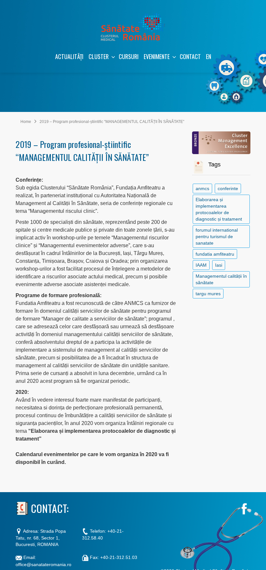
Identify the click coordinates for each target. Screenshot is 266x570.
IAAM (201, 265)
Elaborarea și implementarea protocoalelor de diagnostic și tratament (219, 209)
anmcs (202, 188)
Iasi (218, 265)
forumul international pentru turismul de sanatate (217, 236)
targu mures (208, 293)
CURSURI (129, 56)
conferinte (228, 188)
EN (208, 56)
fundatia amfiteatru (215, 254)
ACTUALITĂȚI (69, 56)
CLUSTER (99, 56)
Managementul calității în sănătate (221, 279)
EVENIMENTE (157, 56)
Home (25, 121)
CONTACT (190, 56)
